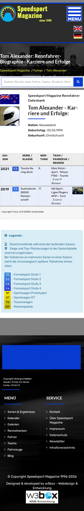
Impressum (57, 429)
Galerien (13, 424)
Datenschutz (58, 435)
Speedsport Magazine (15, 70)
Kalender (14, 418)
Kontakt (55, 412)
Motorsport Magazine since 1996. (26, 360)
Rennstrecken (17, 431)
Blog (11, 456)
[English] (78, 29)
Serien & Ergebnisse (21, 412)
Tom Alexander (56, 70)
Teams (12, 443)
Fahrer (38, 70)
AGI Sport (57, 188)
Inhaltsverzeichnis (62, 447)
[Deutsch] (78, 36)
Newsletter (57, 441)
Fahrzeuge (15, 449)
